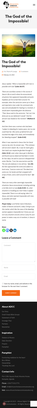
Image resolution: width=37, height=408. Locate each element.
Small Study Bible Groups (11, 315)
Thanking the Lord (8, 366)
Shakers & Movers (8, 338)
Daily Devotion (7, 341)
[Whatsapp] (3, 230)
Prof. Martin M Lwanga (10, 71)
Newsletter (6, 327)
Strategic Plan (7, 321)
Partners (5, 324)
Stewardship (6, 363)
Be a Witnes (6, 360)
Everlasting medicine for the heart (13, 358)
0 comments (24, 71)
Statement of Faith (8, 318)
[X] (11, 230)
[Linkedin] (15, 230)
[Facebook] (7, 230)
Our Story (5, 311)
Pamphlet (5, 347)
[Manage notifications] (4, 403)
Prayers (4, 344)
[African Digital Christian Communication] (11, 5)
